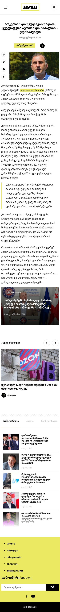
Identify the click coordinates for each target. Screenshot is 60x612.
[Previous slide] (46, 343)
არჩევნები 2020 (24, 45)
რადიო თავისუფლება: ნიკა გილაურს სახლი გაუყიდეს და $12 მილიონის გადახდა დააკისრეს (36, 458)
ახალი (30, 421)
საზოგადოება (14, 557)
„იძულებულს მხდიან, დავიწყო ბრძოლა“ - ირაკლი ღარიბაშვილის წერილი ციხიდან (34, 497)
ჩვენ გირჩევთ (49, 421)
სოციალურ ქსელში (32, 90)
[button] (54, 7)
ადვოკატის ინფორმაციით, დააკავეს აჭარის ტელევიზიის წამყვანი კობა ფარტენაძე (36, 517)
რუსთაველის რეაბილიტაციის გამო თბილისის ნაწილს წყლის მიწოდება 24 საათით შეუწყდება (36, 478)
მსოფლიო (12, 564)
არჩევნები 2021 (15, 571)
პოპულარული (11, 421)
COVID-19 (11, 544)
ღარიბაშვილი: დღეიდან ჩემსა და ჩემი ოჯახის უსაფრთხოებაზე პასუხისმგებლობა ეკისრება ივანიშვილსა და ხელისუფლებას (36, 439)
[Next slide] (55, 343)
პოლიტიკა (12, 550)
